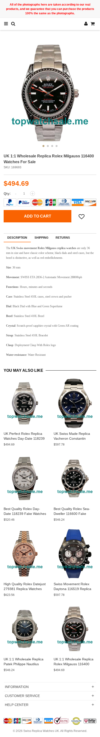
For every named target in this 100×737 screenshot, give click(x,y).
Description (17, 237)
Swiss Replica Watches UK (41, 731)
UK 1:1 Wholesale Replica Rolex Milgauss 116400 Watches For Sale (73, 664)
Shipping (41, 237)
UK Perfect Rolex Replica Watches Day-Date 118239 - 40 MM (24, 438)
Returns (63, 237)
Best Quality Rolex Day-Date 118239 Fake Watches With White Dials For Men (25, 513)
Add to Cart (37, 216)
